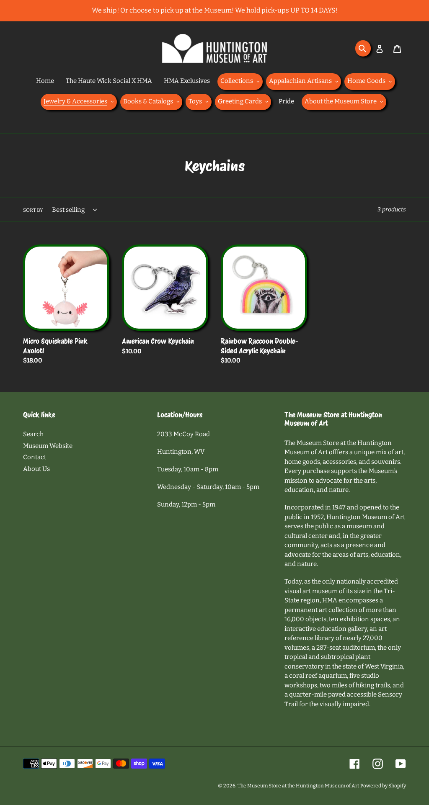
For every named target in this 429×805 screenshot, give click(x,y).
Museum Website (47, 446)
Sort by (33, 210)
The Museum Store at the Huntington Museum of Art (298, 786)
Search (33, 434)
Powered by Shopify (383, 786)
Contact (34, 457)
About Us (36, 469)
